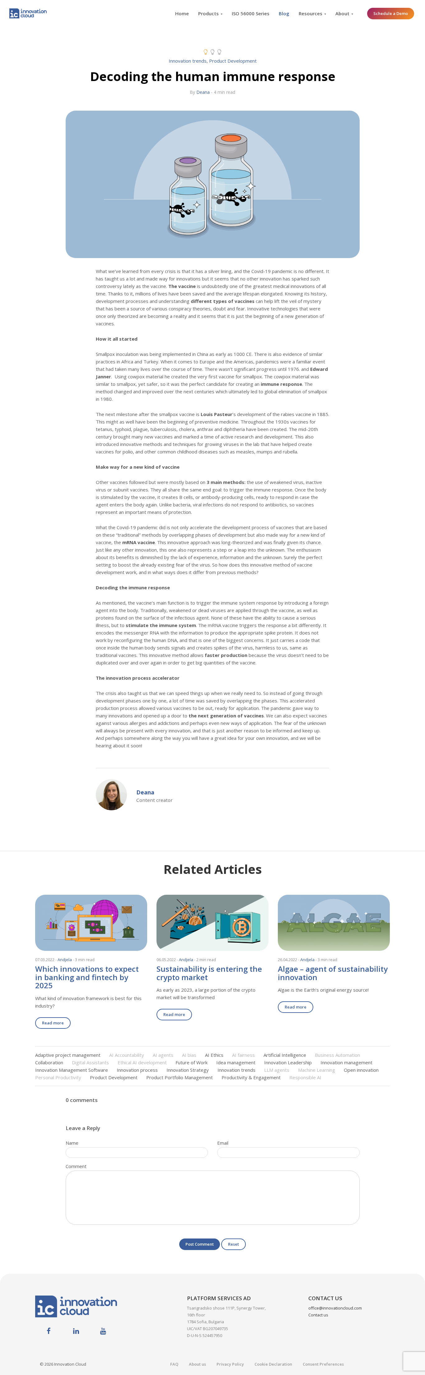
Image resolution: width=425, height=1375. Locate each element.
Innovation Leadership (288, 1062)
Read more (53, 1023)
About (342, 13)
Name (72, 1143)
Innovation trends (188, 61)
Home (182, 13)
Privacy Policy (230, 1364)
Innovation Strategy (187, 1070)
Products (208, 13)
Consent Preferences (323, 1364)
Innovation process (137, 1070)
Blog (284, 13)
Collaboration (49, 1062)
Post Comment (199, 1244)
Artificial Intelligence (285, 1055)
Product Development (233, 61)
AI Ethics (214, 1055)
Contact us (318, 1315)
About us (197, 1364)
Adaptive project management (67, 1055)
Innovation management (346, 1062)
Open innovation (361, 1070)
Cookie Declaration (273, 1364)
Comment (76, 1166)
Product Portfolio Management (179, 1077)
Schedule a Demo (390, 13)
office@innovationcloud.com (335, 1308)
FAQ (174, 1364)
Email (222, 1143)
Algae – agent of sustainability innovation (333, 973)
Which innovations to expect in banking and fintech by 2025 (87, 977)
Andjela (65, 959)
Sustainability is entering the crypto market (209, 973)
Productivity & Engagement (251, 1077)
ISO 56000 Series (250, 13)
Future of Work (191, 1062)
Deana (203, 92)
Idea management (235, 1062)
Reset (233, 1244)
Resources (310, 13)
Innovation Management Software (71, 1070)
